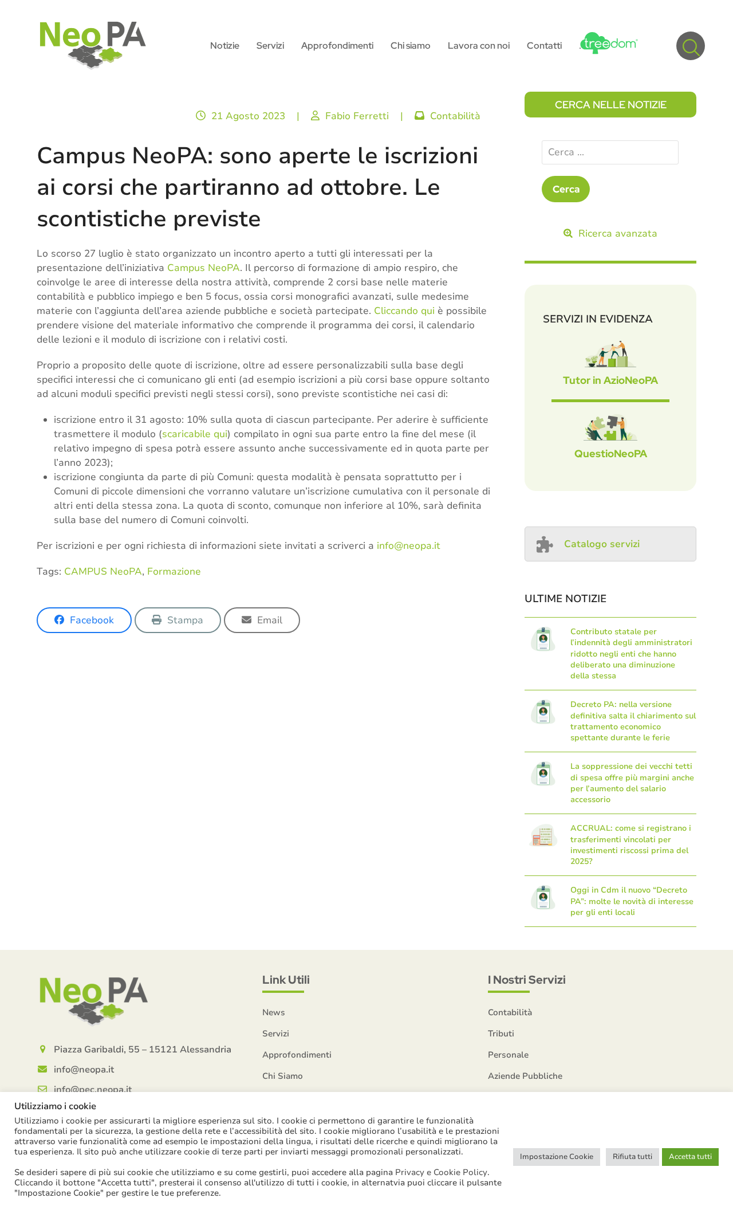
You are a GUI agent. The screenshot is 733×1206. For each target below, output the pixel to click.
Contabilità (455, 116)
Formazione (174, 571)
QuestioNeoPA (610, 453)
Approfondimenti (297, 1054)
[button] (690, 46)
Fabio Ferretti (357, 116)
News (273, 1012)
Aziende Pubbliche (525, 1076)
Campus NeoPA (203, 267)
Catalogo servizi (602, 544)
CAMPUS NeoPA (103, 571)
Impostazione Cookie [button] (556, 1157)
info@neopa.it (408, 545)
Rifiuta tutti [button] (632, 1157)
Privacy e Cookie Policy (441, 1172)
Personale (508, 1054)
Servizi (275, 1033)
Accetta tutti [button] (690, 1157)
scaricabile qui (194, 434)
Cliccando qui (404, 310)
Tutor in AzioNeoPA (610, 380)
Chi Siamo (282, 1076)
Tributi (501, 1033)
